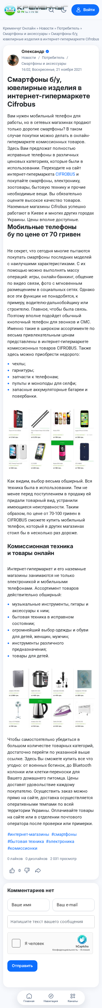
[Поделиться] (38, 870)
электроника (61, 841)
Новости (46, 28)
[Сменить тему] (64, 10)
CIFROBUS (65, 174)
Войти (89, 9)
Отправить (22, 965)
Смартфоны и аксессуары (25, 34)
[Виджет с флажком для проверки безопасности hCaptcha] (50, 943)
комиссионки (23, 848)
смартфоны (65, 834)
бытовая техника (27, 841)
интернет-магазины (29, 834)
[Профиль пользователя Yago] (13, 60)
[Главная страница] (36, 10)
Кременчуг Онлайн (19, 28)
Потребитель (68, 28)
